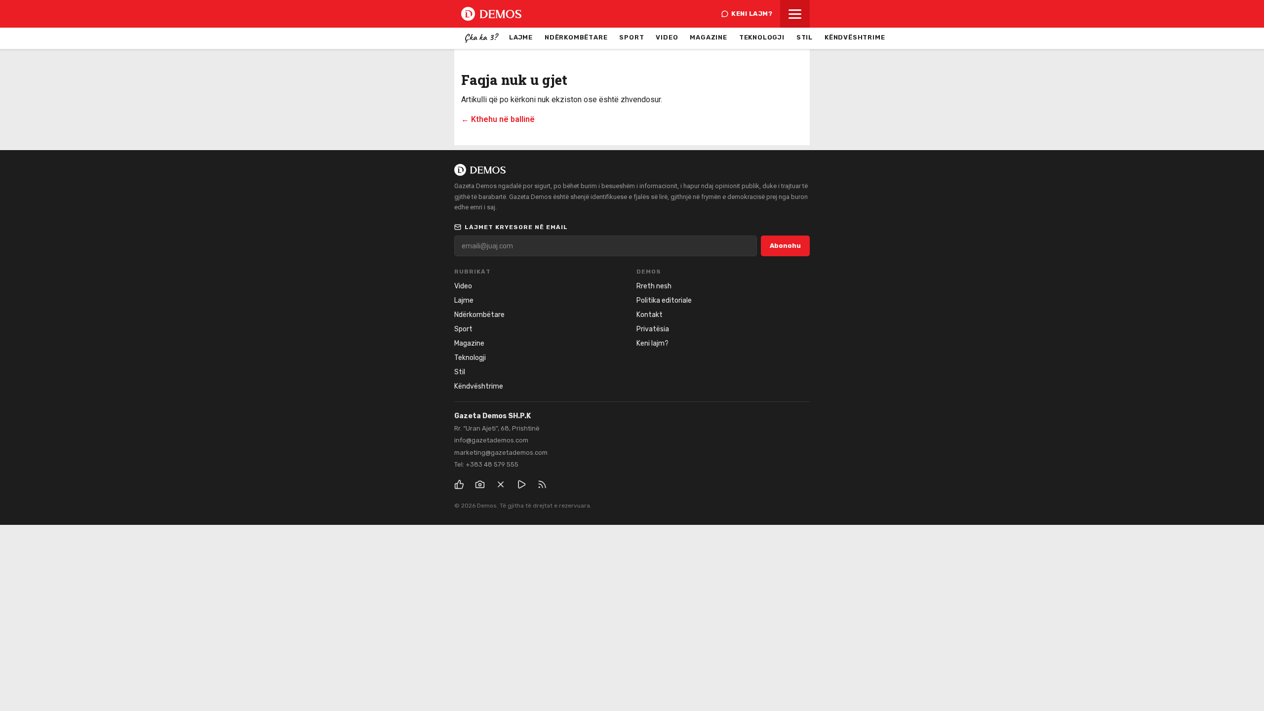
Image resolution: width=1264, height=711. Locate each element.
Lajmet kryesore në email (516, 227)
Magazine (708, 37)
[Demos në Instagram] (480, 484)
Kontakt (649, 315)
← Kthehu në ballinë (498, 119)
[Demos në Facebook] (459, 484)
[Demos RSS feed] (542, 484)
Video (667, 37)
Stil (804, 37)
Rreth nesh (654, 286)
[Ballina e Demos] (491, 14)
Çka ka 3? (480, 37)
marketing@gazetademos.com (501, 452)
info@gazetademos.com (491, 440)
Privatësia (652, 329)
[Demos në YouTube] (521, 484)
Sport (631, 37)
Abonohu (785, 245)
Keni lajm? (751, 13)
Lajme (521, 37)
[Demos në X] (501, 484)
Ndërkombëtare (576, 37)
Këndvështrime (855, 37)
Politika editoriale (664, 300)
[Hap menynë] (795, 14)
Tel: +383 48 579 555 (486, 464)
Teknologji (762, 37)
